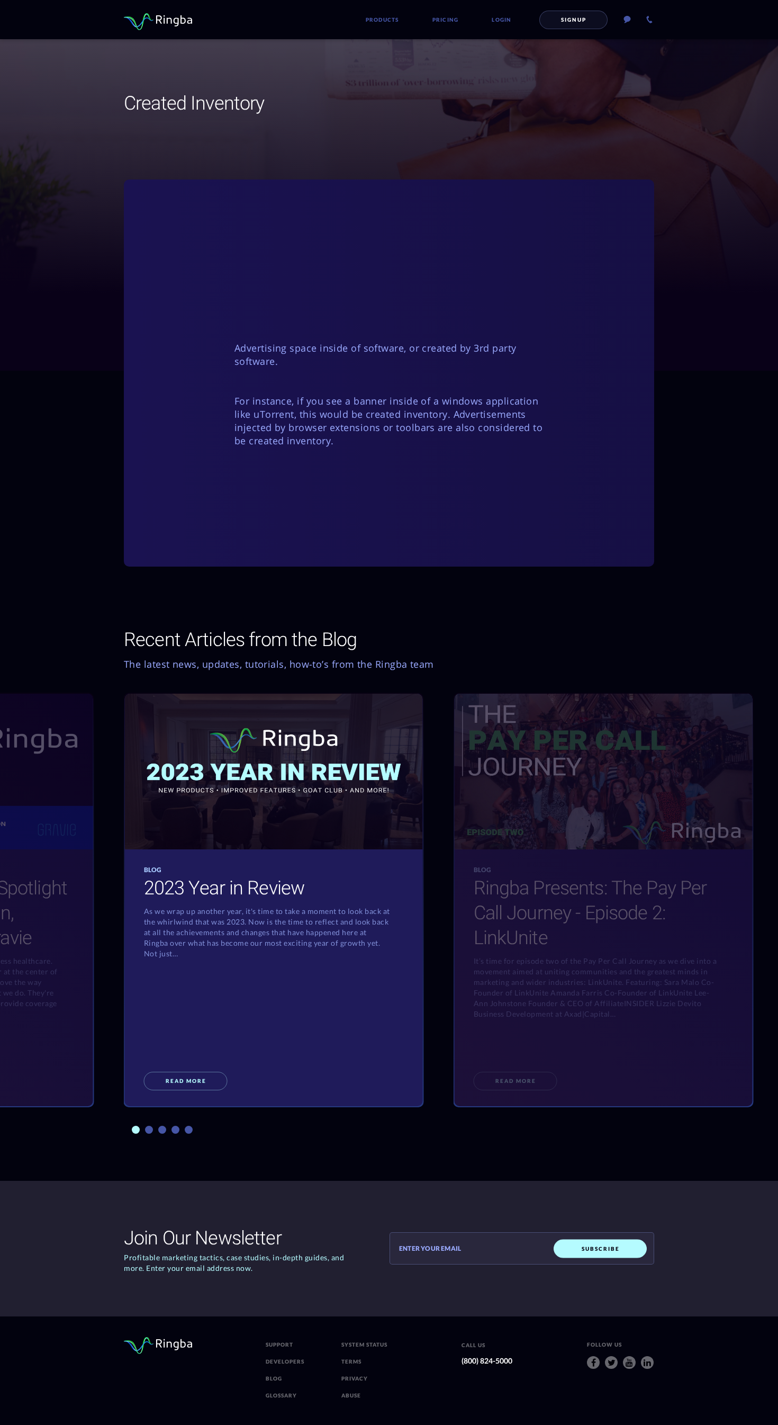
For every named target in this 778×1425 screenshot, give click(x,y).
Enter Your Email (430, 1248)
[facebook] (593, 1362)
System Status (364, 1344)
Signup (573, 19)
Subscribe (601, 1248)
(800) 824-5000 (487, 1360)
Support (279, 1344)
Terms (351, 1361)
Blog (274, 1378)
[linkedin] (647, 1362)
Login (501, 19)
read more (186, 1081)
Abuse (351, 1395)
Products (382, 19)
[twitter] (611, 1362)
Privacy (354, 1378)
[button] (136, 1130)
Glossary (281, 1395)
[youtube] (629, 1362)
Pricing (445, 19)
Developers (285, 1361)
